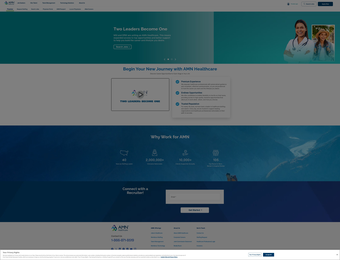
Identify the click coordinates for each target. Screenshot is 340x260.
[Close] (337, 255)
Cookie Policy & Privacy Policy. (169, 257)
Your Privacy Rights (255, 254)
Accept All (268, 254)
